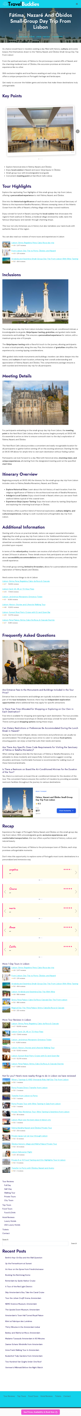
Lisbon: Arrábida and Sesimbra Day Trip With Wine (33, 992)
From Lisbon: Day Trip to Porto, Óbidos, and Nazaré (33, 251)
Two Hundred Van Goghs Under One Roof (23, 1361)
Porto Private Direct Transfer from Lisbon (29, 1087)
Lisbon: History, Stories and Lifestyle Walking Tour (24, 604)
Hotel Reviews (8, 1217)
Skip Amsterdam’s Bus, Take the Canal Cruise (24, 1292)
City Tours (8, 1200)
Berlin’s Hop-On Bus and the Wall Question (23, 1257)
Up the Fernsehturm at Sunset (18, 1263)
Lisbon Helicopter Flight (21, 1152)
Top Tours (6, 1205)
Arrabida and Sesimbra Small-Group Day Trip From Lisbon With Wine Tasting (44, 259)
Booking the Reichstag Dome (17, 1275)
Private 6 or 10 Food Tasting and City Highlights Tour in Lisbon (38, 1160)
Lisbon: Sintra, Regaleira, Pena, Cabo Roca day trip (32, 242)
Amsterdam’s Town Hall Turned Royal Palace (24, 1315)
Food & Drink (10, 1212)
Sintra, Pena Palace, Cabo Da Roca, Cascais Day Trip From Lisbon (39, 1000)
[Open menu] (77, 3)
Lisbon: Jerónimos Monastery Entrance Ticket (22, 596)
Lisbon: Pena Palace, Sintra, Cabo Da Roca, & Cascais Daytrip (28, 620)
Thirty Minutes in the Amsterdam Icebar (22, 1327)
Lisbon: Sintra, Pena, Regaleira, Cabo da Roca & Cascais (26, 581)
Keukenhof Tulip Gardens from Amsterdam (24, 1356)
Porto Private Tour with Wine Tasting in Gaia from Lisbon (36, 1104)
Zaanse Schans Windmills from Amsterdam (24, 1344)
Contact (6, 1233)
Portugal (46, 37)
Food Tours (7, 1209)
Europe (32, 37)
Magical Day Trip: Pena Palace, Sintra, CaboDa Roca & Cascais (37, 1008)
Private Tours (10, 1196)
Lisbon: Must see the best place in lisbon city (31, 1120)
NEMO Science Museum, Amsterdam (21, 1304)
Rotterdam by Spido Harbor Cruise (20, 1281)
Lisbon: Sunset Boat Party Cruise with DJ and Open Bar (26, 612)
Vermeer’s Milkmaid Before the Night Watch (24, 1367)
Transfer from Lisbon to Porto (24, 1095)
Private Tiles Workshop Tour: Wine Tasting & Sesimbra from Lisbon (40, 1112)
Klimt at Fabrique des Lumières (18, 1321)
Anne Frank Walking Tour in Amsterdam (22, 1350)
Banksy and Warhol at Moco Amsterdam (22, 1333)
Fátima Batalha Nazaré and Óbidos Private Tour (31, 1128)
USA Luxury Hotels (12, 1225)
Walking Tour (9, 1193)
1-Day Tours (23, 37)
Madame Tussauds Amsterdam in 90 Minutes (25, 1338)
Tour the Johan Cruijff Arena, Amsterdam (23, 1298)
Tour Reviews (57, 37)
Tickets (5, 1229)
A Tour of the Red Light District (18, 1286)
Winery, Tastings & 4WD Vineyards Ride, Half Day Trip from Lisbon (40, 1079)
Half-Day (8, 1189)
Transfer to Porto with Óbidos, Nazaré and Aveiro (32, 1168)
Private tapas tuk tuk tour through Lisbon (29, 1136)
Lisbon (38, 37)
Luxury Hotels (10, 1221)
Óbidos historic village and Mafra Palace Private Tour (34, 1144)
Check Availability (65, 810)
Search (5, 1239)
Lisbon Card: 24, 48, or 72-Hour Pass (18, 589)
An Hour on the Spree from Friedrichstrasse (24, 1269)
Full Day (7, 1185)
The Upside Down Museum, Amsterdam (22, 1309)
